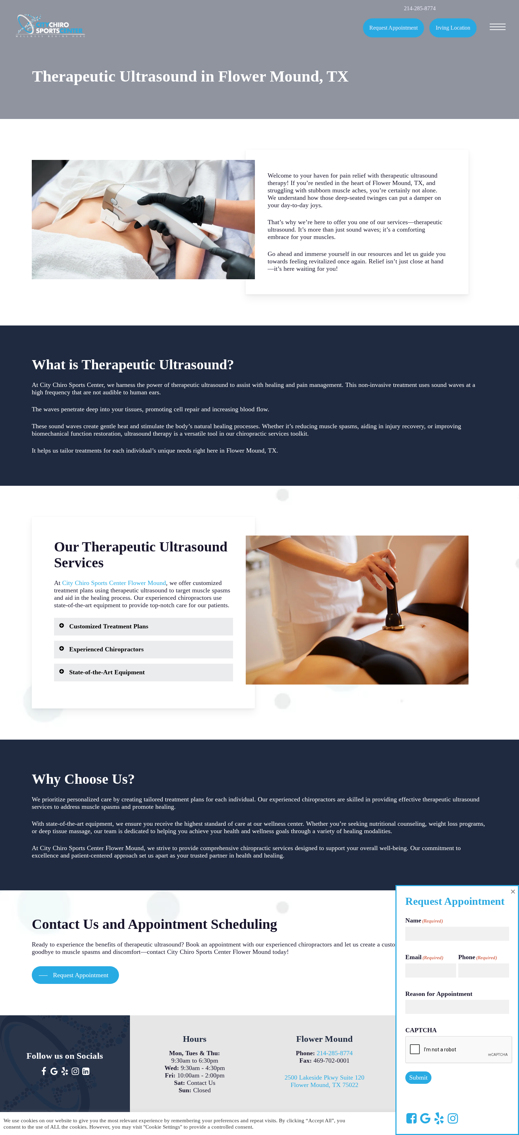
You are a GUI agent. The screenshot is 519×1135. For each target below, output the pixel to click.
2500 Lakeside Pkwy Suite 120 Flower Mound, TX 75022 (324, 1081)
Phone (477, 957)
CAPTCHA (421, 1030)
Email (424, 957)
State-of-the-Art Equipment (107, 672)
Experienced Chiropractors (106, 649)
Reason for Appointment (438, 993)
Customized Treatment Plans (108, 626)
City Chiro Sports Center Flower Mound (114, 582)
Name (424, 920)
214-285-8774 (335, 1053)
